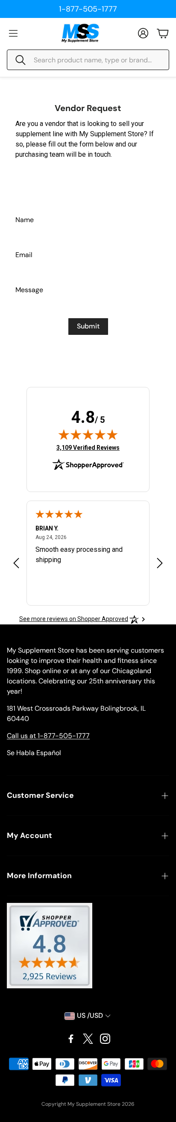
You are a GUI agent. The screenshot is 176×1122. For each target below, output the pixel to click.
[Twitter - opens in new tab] (88, 1039)
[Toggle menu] (13, 33)
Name (24, 219)
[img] (88, 434)
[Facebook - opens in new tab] (71, 1039)
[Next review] (159, 562)
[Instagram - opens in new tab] (105, 1039)
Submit (88, 326)
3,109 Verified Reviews (88, 447)
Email (23, 254)
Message (29, 289)
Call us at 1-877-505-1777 (48, 735)
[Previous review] (16, 562)
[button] (88, 60)
